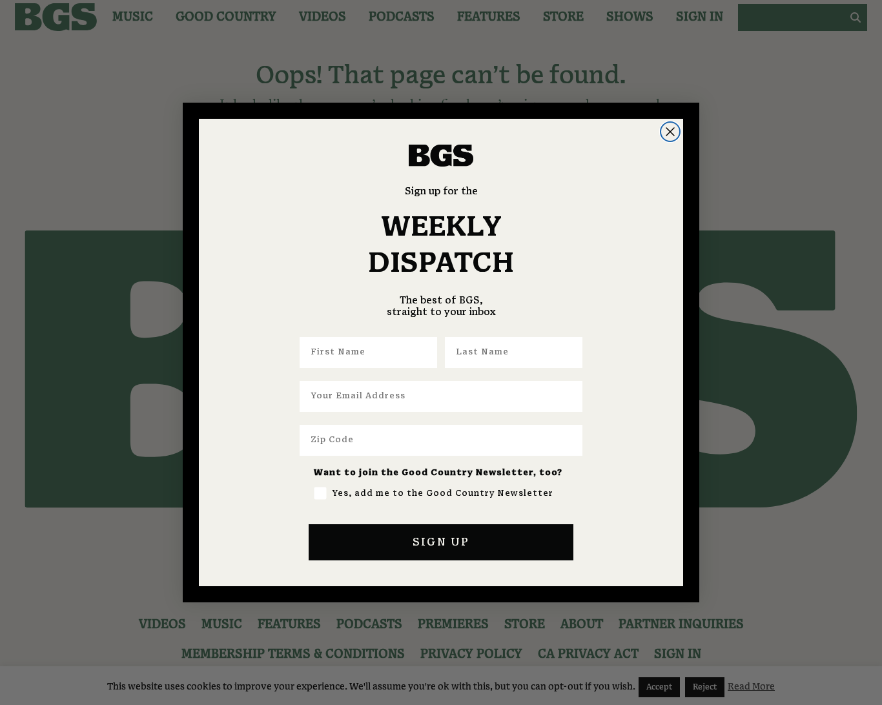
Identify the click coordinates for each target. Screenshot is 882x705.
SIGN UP (441, 542)
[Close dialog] (670, 131)
